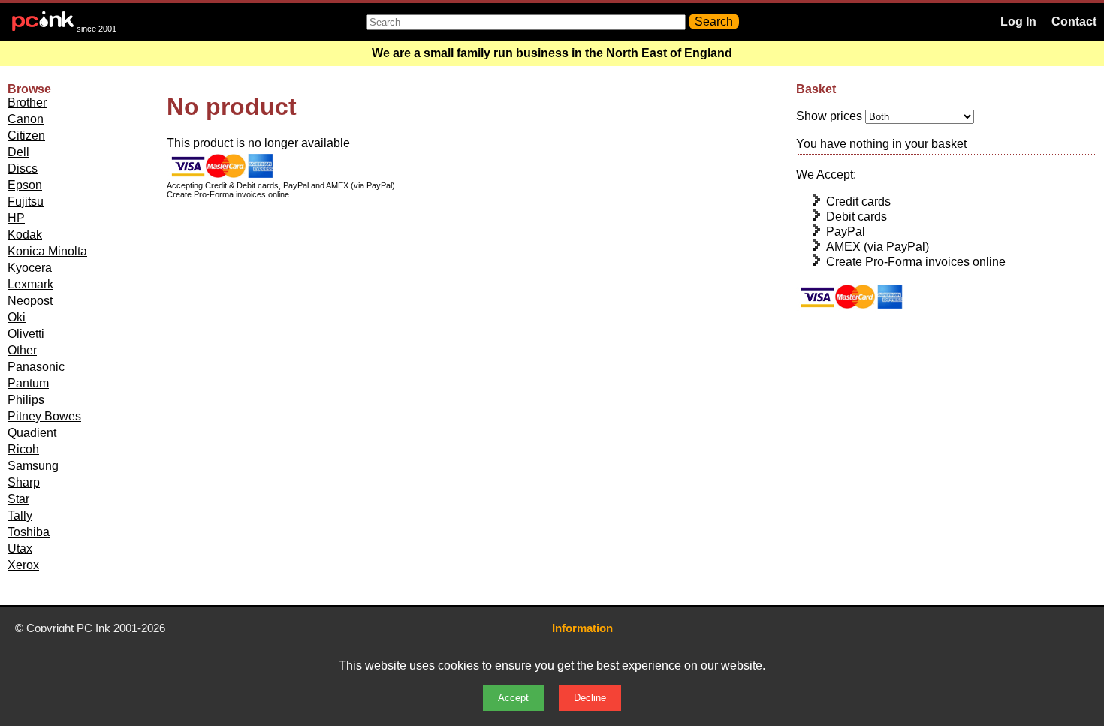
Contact (1073, 21)
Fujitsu (26, 201)
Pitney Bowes (44, 416)
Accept (513, 697)
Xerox (23, 565)
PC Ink (93, 628)
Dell (18, 152)
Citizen (26, 135)
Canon (26, 119)
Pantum (28, 383)
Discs (23, 168)
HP (16, 218)
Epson (25, 185)
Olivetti (26, 333)
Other (22, 350)
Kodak (25, 234)
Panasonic (36, 366)
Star (18, 499)
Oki (17, 317)
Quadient (32, 432)
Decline (590, 697)
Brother (27, 102)
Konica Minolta (47, 251)
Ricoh (23, 449)
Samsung (33, 465)
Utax (20, 548)
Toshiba (29, 532)
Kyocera (30, 267)
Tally (20, 515)
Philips (26, 399)
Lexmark (30, 284)
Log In (1018, 21)
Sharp (24, 482)
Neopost (30, 300)
